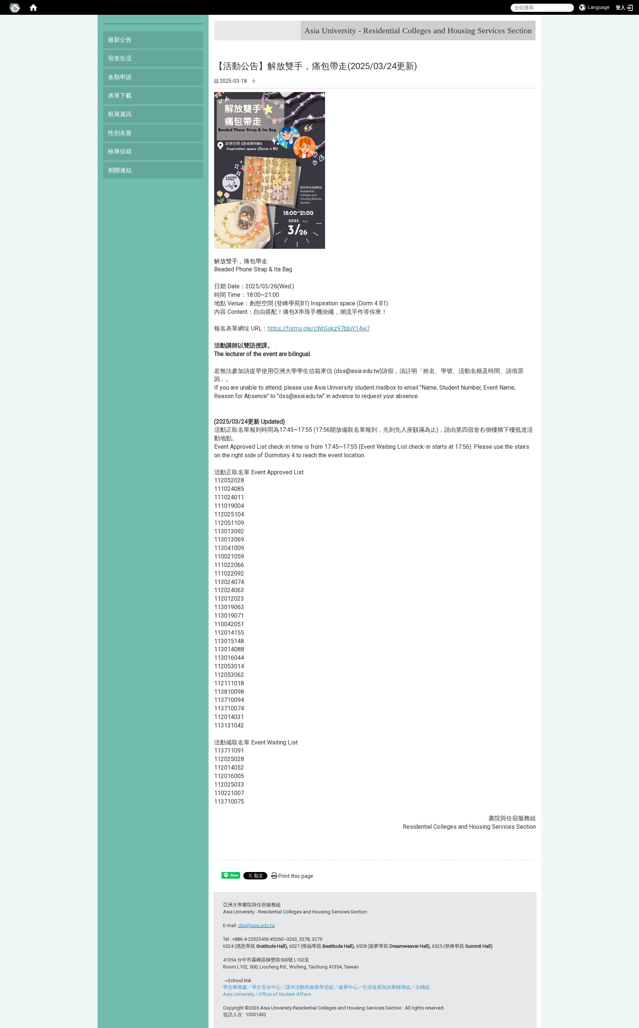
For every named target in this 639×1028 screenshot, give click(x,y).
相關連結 (120, 170)
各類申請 (120, 77)
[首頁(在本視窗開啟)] (33, 7)
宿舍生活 (120, 58)
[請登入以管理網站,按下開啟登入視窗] (15, 7)
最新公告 (120, 39)
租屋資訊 (120, 114)
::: (529, 27)
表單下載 (120, 95)
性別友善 (120, 132)
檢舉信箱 (120, 151)
